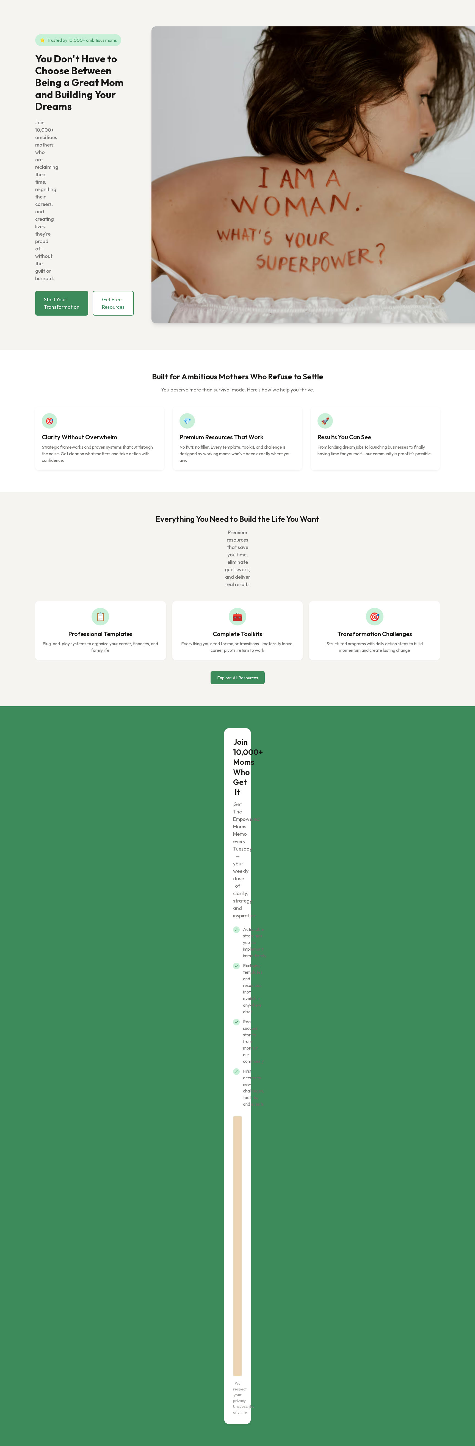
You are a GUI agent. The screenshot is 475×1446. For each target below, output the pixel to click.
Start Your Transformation (61, 303)
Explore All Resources (237, 677)
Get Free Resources (113, 303)
